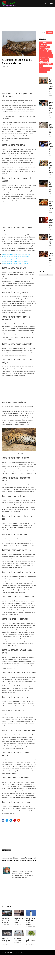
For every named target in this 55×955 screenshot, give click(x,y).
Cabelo (41, 44)
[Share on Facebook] (3, 820)
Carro (45, 44)
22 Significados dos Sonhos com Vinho (51, 221)
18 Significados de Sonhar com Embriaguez (51, 127)
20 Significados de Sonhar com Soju (51, 239)
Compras (42, 48)
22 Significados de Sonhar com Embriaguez (51, 186)
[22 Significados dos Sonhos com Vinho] (43, 217)
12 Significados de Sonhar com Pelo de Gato (6, 940)
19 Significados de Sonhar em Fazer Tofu (6, 920)
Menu (51, 3)
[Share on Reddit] (18, 820)
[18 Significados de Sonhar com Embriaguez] (43, 123)
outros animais (43, 61)
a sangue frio (44, 42)
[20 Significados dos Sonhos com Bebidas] (43, 252)
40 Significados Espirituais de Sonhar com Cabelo (15, 261)
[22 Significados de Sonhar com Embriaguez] (43, 181)
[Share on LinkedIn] (10, 820)
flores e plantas (43, 53)
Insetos (45, 55)
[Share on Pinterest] (14, 820)
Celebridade (42, 46)
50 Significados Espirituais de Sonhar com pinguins (30, 921)
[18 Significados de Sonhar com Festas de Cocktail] (43, 161)
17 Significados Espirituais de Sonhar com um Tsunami (16, 254)
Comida (48, 46)
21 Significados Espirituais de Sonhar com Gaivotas (15, 257)
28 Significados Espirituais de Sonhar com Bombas (15, 259)
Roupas (50, 63)
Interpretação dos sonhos (16, 952)
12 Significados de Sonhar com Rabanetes (30, 940)
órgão (45, 72)
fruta (48, 53)
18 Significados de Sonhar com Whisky (51, 204)
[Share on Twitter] (7, 820)
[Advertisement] (27, 17)
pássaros (42, 63)
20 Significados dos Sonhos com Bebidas (51, 256)
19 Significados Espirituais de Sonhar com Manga (15, 263)
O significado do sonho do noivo (18, 939)
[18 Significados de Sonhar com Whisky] (43, 200)
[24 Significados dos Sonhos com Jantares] (43, 142)
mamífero (44, 57)
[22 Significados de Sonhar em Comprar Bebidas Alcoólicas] (43, 78)
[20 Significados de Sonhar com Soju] (43, 235)
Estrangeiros (42, 51)
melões (49, 57)
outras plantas (45, 59)
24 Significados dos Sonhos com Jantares (51, 146)
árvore (41, 72)
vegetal (41, 69)
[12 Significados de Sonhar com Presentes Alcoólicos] (43, 101)
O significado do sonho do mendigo (18, 920)
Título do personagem (44, 67)
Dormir (8, 850)
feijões (49, 51)
